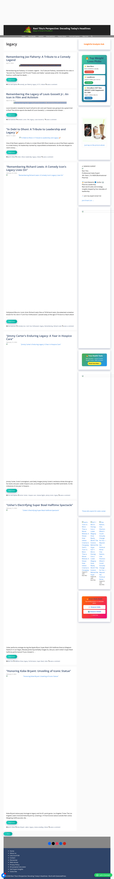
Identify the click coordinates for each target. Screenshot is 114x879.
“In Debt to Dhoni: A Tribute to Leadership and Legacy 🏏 (36, 130)
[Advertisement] (57, 12)
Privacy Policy (15, 865)
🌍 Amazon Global (94, 612)
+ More (8, 834)
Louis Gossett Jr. (39, 119)
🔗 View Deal (89, 82)
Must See (85, 36)
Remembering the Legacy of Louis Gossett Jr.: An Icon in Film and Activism (37, 95)
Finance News (62, 36)
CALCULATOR (14, 856)
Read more (11, 80)
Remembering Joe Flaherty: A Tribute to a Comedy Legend (38, 58)
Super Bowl (40, 661)
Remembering (48, 326)
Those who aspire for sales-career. (94, 511)
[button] (103, 875)
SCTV (38, 84)
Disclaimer (13, 860)
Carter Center (23, 495)
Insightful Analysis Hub (96, 44)
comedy (21, 84)
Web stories (14, 862)
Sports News (11, 157)
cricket (19, 157)
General (40, 36)
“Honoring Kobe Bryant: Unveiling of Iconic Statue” (38, 671)
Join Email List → (88, 200)
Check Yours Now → (94, 363)
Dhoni (23, 157)
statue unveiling (38, 827)
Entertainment (50, 36)
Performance (32, 661)
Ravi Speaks (32, 36)
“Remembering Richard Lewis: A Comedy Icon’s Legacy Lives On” (36, 168)
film (28, 119)
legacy (34, 84)
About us (13, 853)
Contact (12, 858)
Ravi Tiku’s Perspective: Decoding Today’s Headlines (61, 28)
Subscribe (13, 871)
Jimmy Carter (50, 495)
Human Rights (41, 495)
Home (23, 36)
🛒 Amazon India (94, 607)
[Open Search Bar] (92, 36)
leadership (29, 157)
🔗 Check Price (89, 71)
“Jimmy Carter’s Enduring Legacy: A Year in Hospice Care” (39, 337)
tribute (43, 84)
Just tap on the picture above (94, 145)
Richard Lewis (58, 326)
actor (25, 119)
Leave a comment (52, 84)
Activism (20, 119)
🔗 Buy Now (88, 98)
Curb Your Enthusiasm (32, 326)
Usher (46, 661)
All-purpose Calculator (18, 867)
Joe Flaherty (28, 84)
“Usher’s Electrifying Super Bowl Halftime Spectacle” (39, 505)
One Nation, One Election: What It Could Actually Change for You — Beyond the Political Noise (102, 565)
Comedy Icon (21, 326)
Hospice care (32, 495)
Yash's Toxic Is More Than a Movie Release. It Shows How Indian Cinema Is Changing (85, 558)
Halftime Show (19, 661)
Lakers (27, 827)
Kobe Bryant (20, 827)
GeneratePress (61, 876)
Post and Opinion (74, 36)
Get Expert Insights (16, 869)
